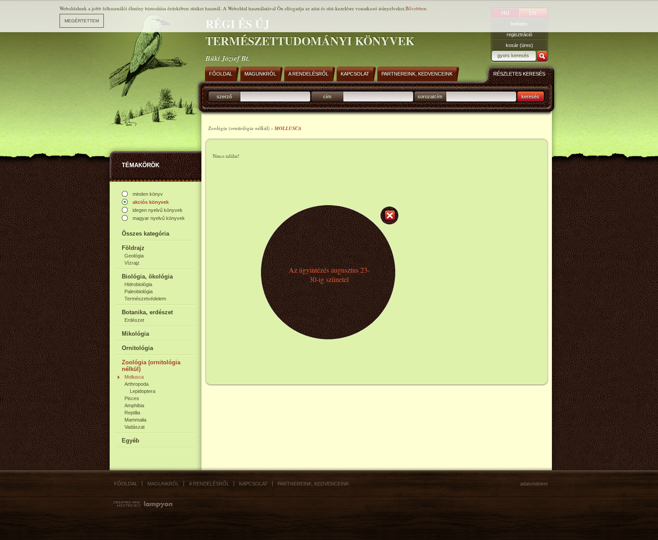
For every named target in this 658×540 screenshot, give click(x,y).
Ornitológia (137, 348)
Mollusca (134, 377)
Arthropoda (136, 384)
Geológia (134, 255)
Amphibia (134, 405)
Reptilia (132, 412)
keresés (530, 96)
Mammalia (135, 419)
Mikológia (135, 333)
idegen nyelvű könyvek (157, 210)
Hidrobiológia (138, 284)
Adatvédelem (534, 483)
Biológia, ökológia (147, 276)
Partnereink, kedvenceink (313, 483)
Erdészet (134, 320)
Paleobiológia (138, 291)
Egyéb (130, 440)
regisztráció (519, 34)
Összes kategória (145, 233)
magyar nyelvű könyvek (158, 218)
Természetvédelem (145, 298)
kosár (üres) (519, 45)
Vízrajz (132, 263)
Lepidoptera (142, 391)
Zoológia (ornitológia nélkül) (151, 365)
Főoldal (125, 483)
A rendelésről (209, 483)
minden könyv (147, 194)
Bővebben (416, 8)
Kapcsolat (253, 483)
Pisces (131, 398)
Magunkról (163, 483)
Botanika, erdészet (147, 312)
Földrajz (133, 248)
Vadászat (134, 427)
